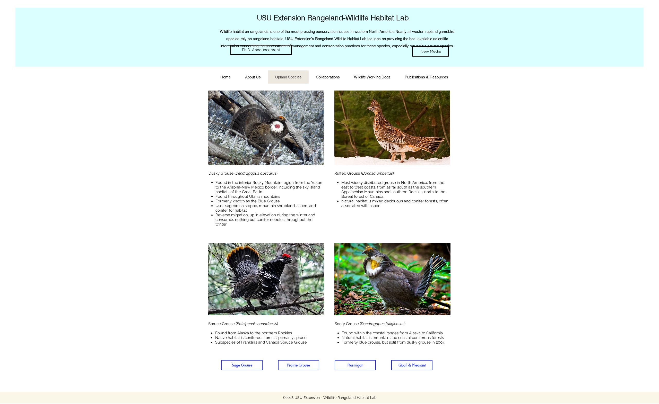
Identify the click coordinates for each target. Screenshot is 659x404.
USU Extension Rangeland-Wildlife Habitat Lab (333, 17)
